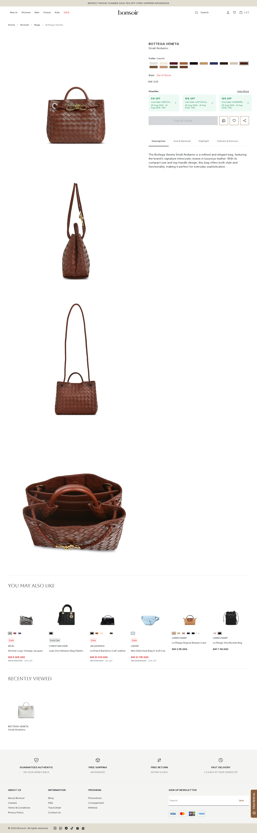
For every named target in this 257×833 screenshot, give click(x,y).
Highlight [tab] (204, 141)
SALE (66, 12)
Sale (11, 640)
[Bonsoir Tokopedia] (83, 828)
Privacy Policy (15, 812)
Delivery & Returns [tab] (227, 141)
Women (26, 12)
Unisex (47, 12)
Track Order (54, 807)
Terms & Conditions (19, 807)
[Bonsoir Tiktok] (71, 828)
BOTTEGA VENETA (164, 44)
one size (153, 81)
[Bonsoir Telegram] (66, 828)
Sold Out (55, 640)
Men (37, 12)
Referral (92, 807)
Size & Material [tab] (182, 141)
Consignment (96, 802)
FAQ (50, 802)
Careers (12, 802)
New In (13, 12)
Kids (57, 12)
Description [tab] (158, 141)
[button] (227, 12)
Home (11, 24)
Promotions (95, 798)
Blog (51, 798)
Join (241, 800)
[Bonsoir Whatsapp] (60, 828)
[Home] (128, 12)
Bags (37, 24)
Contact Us (54, 812)
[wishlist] (234, 12)
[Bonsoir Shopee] (77, 828)
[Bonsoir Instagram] (55, 828)
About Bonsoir (16, 798)
